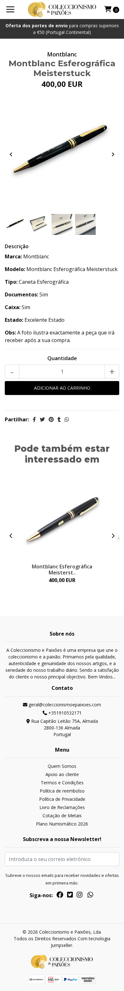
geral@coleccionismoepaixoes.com (64, 705)
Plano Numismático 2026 (62, 824)
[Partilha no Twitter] (42, 419)
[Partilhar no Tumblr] (59, 419)
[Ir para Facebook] (60, 895)
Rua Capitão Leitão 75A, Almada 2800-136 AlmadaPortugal (64, 727)
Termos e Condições (62, 783)
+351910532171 (64, 713)
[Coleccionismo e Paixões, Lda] (62, 9)
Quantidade (62, 358)
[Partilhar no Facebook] (34, 419)
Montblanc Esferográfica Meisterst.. (62, 569)
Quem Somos (62, 766)
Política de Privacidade (62, 799)
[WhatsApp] (90, 895)
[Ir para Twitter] (70, 895)
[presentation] (11, 154)
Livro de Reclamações (62, 807)
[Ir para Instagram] (79, 895)
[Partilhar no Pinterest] (51, 419)
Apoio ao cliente (62, 774)
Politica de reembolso (62, 791)
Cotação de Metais (62, 816)
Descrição (17, 246)
